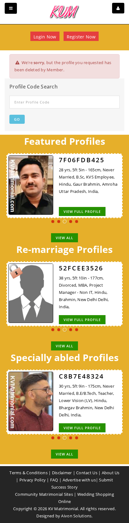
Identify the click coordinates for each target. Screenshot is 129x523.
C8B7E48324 (81, 376)
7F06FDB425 (82, 160)
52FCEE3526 (81, 268)
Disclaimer (62, 472)
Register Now (81, 37)
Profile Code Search (33, 86)
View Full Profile (82, 211)
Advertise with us (79, 480)
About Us (111, 472)
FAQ (54, 480)
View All (64, 237)
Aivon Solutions (76, 516)
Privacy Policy (32, 480)
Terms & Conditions (28, 472)
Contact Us (86, 472)
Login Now (45, 37)
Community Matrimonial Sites (44, 494)
